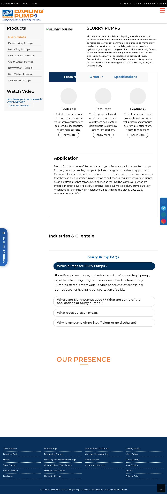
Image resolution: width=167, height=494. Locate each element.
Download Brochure (19, 105)
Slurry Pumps (17, 36)
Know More (69, 134)
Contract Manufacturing (96, 454)
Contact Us (125, 3)
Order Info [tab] (98, 77)
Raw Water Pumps (20, 67)
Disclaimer (8, 476)
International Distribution (97, 448)
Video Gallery (132, 454)
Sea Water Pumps (19, 80)
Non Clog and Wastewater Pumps (60, 459)
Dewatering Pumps (20, 43)
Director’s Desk (10, 454)
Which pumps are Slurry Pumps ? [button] (82, 266)
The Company (10, 448)
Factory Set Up (133, 448)
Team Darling (9, 465)
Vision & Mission (10, 470)
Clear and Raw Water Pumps (58, 465)
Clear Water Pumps (20, 61)
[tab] (104, 266)
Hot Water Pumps (52, 476)
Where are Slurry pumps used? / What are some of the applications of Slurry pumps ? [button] (99, 301)
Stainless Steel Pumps (54, 470)
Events (129, 470)
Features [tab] (71, 77)
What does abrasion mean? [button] (78, 313)
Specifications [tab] (125, 77)
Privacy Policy (132, 476)
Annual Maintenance (95, 465)
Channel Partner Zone (144, 3)
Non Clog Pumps (19, 49)
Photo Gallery (132, 459)
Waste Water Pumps (21, 55)
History (6, 459)
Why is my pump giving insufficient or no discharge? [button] (96, 322)
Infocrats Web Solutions (116, 489)
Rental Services (92, 459)
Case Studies (132, 465)
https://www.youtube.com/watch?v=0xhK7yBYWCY (24, 100)
